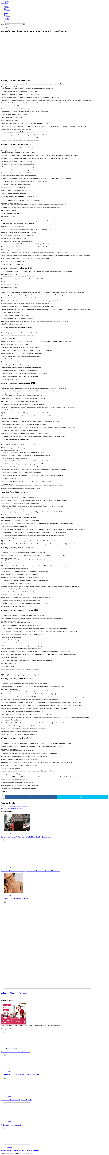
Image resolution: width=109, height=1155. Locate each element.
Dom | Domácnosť (12, 1048)
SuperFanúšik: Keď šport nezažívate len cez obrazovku (20, 1074)
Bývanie (6, 7)
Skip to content (5, 1)
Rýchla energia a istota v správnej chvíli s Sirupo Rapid (20, 1150)
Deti (5, 9)
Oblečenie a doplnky (9, 10)
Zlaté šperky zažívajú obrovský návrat (14, 898)
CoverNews (22, 1153)
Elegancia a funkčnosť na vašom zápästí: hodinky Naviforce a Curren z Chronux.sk (30, 871)
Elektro (6, 6)
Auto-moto (7, 16)
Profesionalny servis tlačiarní (11, 1125)
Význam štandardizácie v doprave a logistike (16, 1100)
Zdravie (6, 13)
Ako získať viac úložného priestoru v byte (15, 1052)
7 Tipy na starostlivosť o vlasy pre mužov (14, 806)
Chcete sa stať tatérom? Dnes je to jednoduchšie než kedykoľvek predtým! (26, 837)
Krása (5, 12)
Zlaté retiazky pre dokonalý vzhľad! (12, 808)
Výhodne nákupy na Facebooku (14, 993)
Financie (6, 19)
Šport (5, 15)
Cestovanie (7, 18)
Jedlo (5, 21)
